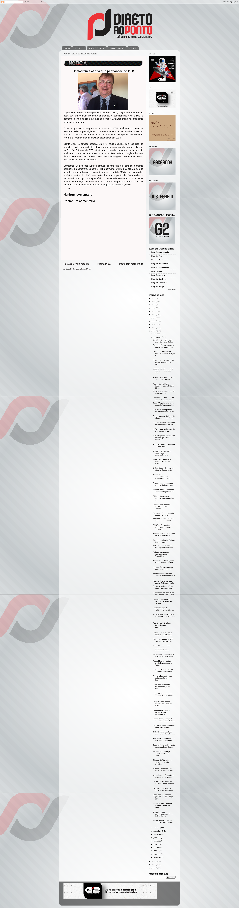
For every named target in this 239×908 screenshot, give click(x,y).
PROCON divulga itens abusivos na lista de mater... (162, 461)
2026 (153, 298)
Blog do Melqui (157, 287)
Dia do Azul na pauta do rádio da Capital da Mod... (164, 783)
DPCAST (133, 48)
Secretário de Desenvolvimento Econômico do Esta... (162, 476)
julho (155, 838)
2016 (153, 331)
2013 (153, 868)
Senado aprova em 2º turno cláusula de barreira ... (164, 535)
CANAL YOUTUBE (117, 48)
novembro (157, 337)
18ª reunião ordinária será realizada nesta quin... (163, 520)
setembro (157, 831)
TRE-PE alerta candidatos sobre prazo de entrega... (164, 733)
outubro (156, 828)
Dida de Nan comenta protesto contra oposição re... (163, 498)
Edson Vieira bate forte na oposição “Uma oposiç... (163, 404)
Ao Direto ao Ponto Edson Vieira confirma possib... (163, 587)
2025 (153, 301)
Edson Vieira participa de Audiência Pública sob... (163, 670)
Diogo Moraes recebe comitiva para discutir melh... (162, 704)
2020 (153, 318)
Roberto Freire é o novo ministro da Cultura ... (162, 634)
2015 (153, 861)
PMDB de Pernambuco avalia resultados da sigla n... (164, 354)
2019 (153, 321)
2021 (153, 315)
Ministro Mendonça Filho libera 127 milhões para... (164, 770)
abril (155, 847)
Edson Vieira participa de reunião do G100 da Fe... (164, 720)
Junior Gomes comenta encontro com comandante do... (162, 648)
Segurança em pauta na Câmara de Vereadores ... (163, 695)
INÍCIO (67, 48)
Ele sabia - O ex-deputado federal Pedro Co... (163, 514)
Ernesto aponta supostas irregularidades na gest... (164, 484)
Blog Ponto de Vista (159, 260)
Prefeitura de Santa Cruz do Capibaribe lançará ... (164, 378)
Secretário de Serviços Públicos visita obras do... (164, 789)
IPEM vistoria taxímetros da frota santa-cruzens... (164, 430)
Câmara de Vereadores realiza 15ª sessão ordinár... (162, 762)
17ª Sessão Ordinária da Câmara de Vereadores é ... (164, 576)
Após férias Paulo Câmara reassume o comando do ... (164, 616)
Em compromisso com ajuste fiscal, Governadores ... (162, 453)
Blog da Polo (156, 256)
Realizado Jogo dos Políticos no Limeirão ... (163, 609)
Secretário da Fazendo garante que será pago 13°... (163, 797)
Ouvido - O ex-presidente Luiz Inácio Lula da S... (163, 341)
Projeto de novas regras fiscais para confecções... (164, 546)
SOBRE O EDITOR (97, 48)
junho (155, 841)
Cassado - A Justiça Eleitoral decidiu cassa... (164, 541)
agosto (156, 834)
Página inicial (104, 264)
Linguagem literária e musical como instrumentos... (161, 712)
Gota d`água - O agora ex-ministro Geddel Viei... (163, 469)
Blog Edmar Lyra (158, 275)
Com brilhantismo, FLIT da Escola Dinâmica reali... (163, 399)
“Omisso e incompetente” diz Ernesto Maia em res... (164, 411)
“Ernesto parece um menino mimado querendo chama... (164, 438)
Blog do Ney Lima (158, 279)
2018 (153, 324)
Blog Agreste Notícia (160, 252)
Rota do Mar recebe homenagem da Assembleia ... (161, 554)
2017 (153, 328)
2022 (153, 311)
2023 (153, 308)
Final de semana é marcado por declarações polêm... (164, 424)
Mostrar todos (172, 289)
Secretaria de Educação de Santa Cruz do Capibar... (163, 562)
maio (155, 844)
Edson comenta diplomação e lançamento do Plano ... (164, 417)
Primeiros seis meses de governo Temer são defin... (162, 805)
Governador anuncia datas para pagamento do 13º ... (164, 594)
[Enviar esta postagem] (69, 188)
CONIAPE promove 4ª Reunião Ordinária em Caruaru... (162, 601)
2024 (153, 305)
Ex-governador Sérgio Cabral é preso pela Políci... (161, 753)
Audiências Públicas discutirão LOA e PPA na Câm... (163, 386)
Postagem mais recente (76, 264)
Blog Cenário (156, 271)
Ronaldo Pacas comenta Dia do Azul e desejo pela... (164, 739)
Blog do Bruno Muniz (160, 264)
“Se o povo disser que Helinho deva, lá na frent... (161, 687)
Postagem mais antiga (131, 264)
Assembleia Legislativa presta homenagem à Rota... (162, 663)
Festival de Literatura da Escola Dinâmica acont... (163, 582)
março (156, 851)
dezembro (157, 334)
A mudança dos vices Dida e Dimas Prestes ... (164, 445)
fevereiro (157, 854)
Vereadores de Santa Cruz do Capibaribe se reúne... (164, 655)
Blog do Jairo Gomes (160, 267)
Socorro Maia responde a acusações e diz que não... (163, 371)
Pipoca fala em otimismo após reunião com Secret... (162, 678)
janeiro (156, 857)
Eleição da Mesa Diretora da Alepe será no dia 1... (164, 726)
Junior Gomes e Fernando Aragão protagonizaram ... (164, 491)
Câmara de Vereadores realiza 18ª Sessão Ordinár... (162, 507)
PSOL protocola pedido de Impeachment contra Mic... (163, 362)
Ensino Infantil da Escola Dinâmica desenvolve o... (164, 821)
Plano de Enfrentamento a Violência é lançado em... (164, 346)
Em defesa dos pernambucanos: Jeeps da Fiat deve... (163, 814)
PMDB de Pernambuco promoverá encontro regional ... (162, 527)
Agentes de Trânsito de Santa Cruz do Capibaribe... (162, 625)
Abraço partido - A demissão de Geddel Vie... (164, 392)
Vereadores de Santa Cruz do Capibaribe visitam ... (163, 776)
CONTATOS (79, 48)
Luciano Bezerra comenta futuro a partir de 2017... (163, 568)
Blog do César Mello (160, 283)
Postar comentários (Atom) (80, 269)
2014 (153, 865)
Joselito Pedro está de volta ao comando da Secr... (164, 746)
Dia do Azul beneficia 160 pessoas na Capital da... (163, 640)
